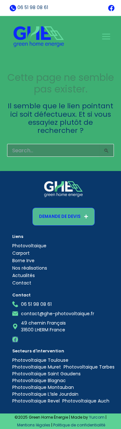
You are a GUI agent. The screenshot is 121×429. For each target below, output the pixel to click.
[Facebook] (111, 8)
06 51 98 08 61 (32, 8)
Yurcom (97, 417)
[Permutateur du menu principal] (106, 36)
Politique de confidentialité (79, 425)
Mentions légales (33, 425)
